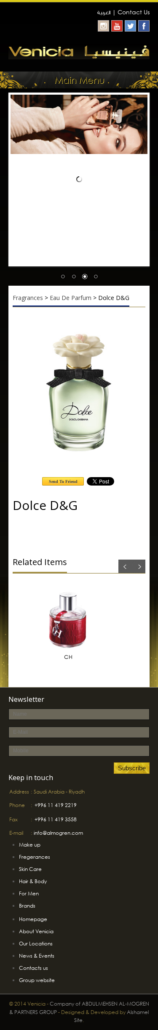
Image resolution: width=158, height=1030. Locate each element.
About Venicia (36, 931)
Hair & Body (33, 881)
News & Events (36, 955)
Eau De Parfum (70, 298)
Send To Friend (63, 481)
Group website (37, 980)
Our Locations (36, 943)
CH (68, 657)
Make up (29, 844)
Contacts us (33, 968)
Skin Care (30, 869)
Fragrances (28, 298)
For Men (29, 893)
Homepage (33, 919)
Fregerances (34, 856)
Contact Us (134, 12)
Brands (27, 905)
